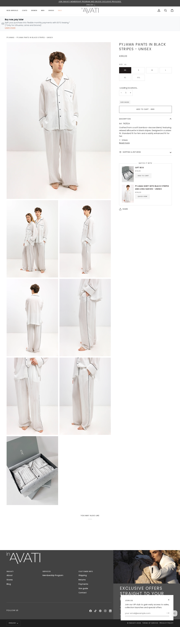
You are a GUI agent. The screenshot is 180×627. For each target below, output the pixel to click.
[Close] (169, 600)
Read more (124, 143)
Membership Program (53, 575)
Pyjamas (10, 37)
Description (125, 119)
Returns (82, 579)
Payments (83, 584)
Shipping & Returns (131, 152)
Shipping (83, 575)
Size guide (124, 102)
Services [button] (47, 571)
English (89, 5)
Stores (10, 579)
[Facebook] (90, 611)
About (10, 575)
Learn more (10, 27)
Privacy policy (166, 623)
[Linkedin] (110, 611)
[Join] (167, 613)
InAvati (132, 623)
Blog (9, 584)
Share (125, 209)
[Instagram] (105, 611)
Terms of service (150, 623)
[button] (34, 10)
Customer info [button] (86, 571)
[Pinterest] (100, 611)
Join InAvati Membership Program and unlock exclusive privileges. (90, 2)
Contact (83, 592)
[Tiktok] (95, 611)
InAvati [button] (10, 571)
